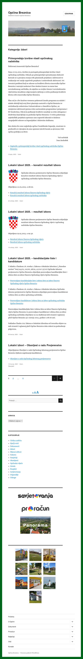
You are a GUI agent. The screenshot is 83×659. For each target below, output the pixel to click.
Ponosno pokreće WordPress (29, 653)
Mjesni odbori (15, 452)
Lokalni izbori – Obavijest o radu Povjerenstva (35, 345)
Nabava (13, 455)
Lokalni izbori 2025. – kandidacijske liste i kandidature (32, 259)
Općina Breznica (19, 12)
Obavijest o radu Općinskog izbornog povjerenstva (30, 359)
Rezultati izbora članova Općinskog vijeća (26, 239)
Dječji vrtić (14, 443)
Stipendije (14, 475)
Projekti (13, 469)
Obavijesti (11, 366)
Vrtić (9, 641)
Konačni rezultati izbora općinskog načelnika (28, 195)
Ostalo (12, 466)
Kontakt (11, 646)
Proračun (11, 631)
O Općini (11, 621)
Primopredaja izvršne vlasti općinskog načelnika (30, 59)
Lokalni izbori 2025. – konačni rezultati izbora (34, 165)
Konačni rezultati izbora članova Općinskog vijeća (30, 193)
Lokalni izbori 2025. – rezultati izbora (29, 211)
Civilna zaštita (16, 441)
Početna (11, 616)
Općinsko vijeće (16, 463)
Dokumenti (14, 446)
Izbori (19, 154)
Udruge (13, 478)
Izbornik (69, 13)
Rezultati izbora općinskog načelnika (25, 242)
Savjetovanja (15, 472)
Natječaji (13, 458)
